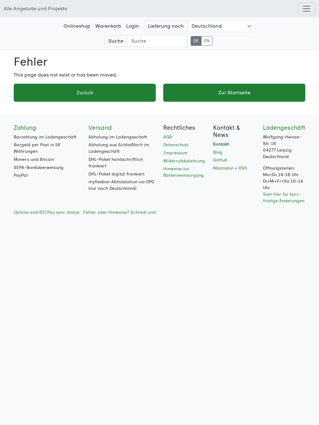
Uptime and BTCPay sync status (46, 212)
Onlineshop (77, 26)
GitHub (220, 160)
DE (196, 41)
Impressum (175, 153)
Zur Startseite (234, 93)
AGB (167, 137)
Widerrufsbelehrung (184, 161)
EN (207, 41)
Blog (217, 152)
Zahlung (25, 127)
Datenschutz (175, 144)
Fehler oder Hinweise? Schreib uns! (120, 212)
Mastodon (223, 168)
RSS (243, 168)
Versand (100, 127)
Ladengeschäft (284, 127)
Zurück (85, 93)
